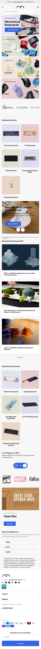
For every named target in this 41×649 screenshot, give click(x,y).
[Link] (20, 25)
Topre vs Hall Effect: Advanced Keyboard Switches (18, 348)
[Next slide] (25, 465)
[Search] (36, 11)
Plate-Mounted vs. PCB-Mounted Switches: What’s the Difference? (19, 311)
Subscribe (20, 643)
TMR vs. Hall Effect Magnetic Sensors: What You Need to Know (19, 274)
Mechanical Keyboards (15, 580)
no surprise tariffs (18, 2)
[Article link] (20, 261)
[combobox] (20, 11)
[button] (3, 7)
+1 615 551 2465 (7, 608)
